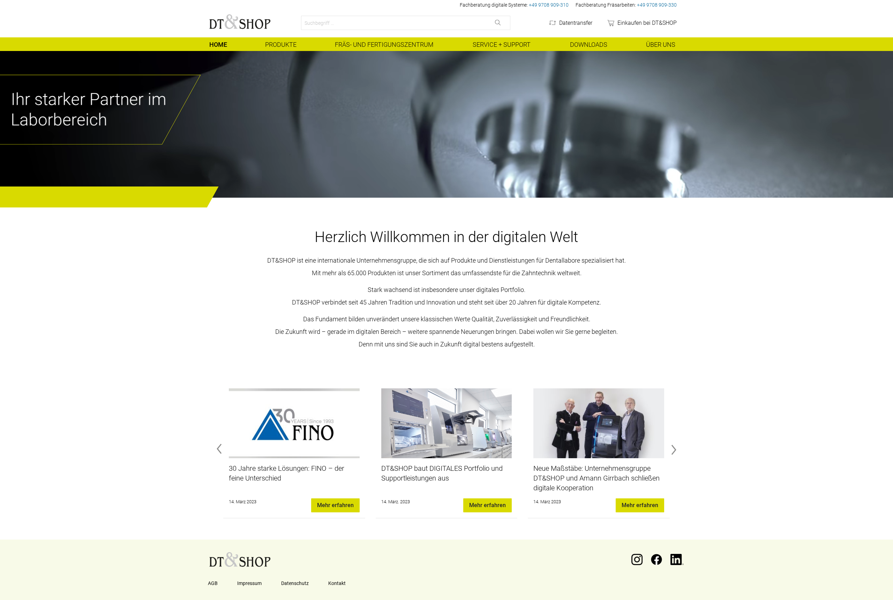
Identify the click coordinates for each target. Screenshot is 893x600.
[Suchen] (498, 23)
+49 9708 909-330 (657, 5)
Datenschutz (295, 583)
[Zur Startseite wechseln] (239, 21)
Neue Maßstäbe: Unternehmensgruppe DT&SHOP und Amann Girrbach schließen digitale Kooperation (444, 478)
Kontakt (337, 583)
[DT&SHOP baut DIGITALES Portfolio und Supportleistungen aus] (294, 423)
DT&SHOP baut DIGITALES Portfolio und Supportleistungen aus (289, 473)
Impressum (249, 583)
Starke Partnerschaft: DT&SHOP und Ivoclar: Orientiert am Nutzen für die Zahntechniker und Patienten (588, 478)
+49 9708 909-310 (549, 5)
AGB (213, 583)
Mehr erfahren (335, 505)
